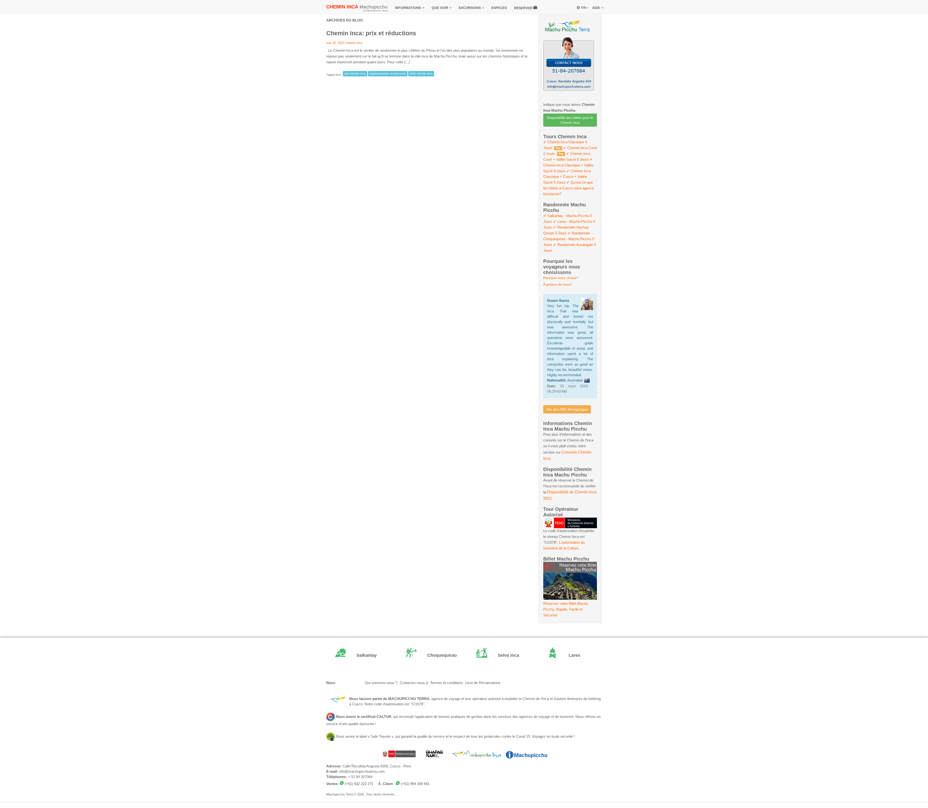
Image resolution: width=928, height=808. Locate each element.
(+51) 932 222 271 (359, 784)
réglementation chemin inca (388, 73)
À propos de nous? (557, 284)
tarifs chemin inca (421, 73)
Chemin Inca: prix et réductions (371, 33)
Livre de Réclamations (482, 683)
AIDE (596, 8)
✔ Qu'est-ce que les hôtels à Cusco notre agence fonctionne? (568, 188)
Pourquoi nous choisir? (560, 278)
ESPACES (499, 8)
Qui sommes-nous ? (381, 683)
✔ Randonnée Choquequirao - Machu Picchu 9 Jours (568, 239)
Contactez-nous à (414, 683)
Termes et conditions (446, 683)
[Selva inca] (499, 655)
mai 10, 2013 (335, 43)
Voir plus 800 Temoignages (567, 409)
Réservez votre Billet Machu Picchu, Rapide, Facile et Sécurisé (565, 609)
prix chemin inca (355, 73)
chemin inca (353, 43)
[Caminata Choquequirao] (428, 655)
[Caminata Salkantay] (358, 655)
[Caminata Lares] (570, 655)
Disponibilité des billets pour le (570, 120)
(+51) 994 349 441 (415, 784)
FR (583, 8)
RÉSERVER (523, 8)
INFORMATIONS (408, 8)
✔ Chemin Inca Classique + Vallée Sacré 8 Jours (568, 165)
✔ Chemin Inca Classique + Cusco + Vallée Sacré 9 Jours (567, 177)
